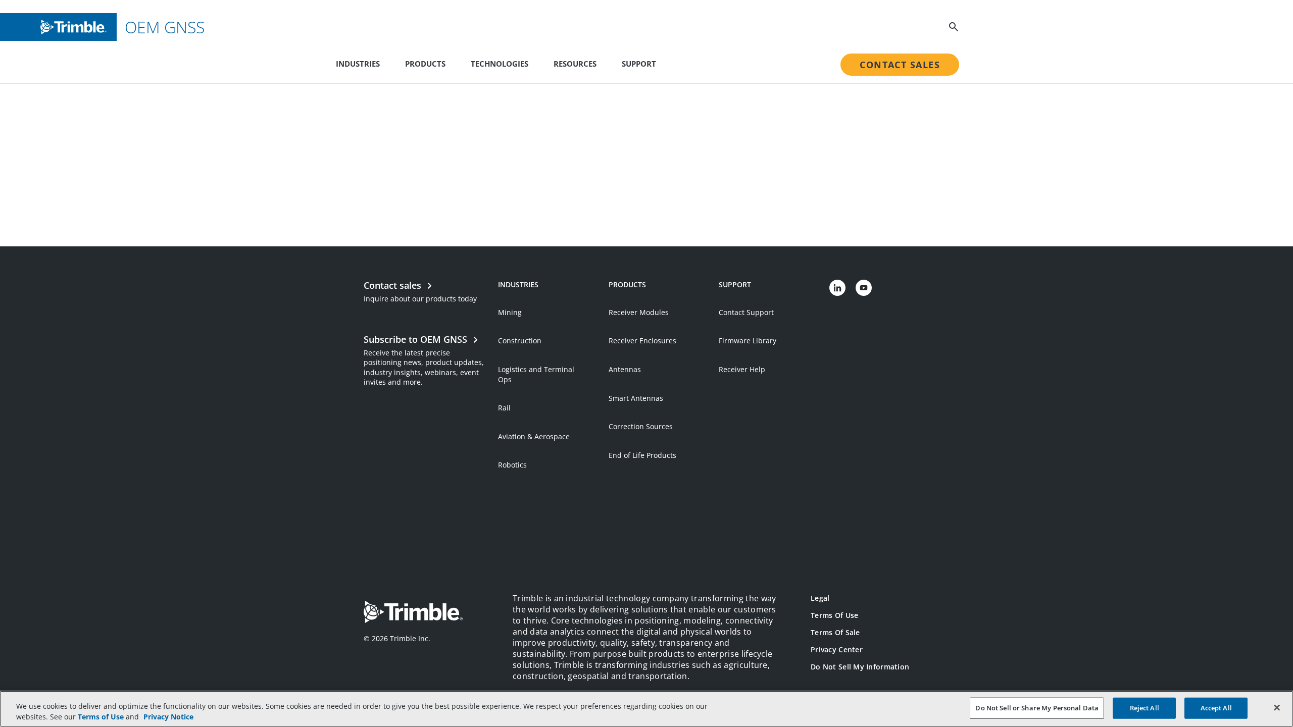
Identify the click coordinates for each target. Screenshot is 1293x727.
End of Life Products (642, 455)
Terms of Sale (835, 632)
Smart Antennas (636, 398)
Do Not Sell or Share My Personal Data (1037, 707)
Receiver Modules (639, 312)
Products (425, 64)
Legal (820, 598)
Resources (575, 64)
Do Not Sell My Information (860, 666)
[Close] (1277, 708)
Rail (504, 407)
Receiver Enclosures (642, 340)
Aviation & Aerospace (534, 436)
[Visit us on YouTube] (864, 288)
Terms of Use (834, 615)
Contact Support (746, 312)
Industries (358, 64)
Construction (519, 340)
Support (639, 64)
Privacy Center (837, 649)
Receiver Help (742, 369)
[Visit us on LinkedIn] (837, 288)
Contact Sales (900, 65)
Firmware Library (747, 340)
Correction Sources (641, 426)
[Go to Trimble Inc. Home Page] (413, 613)
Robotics (512, 465)
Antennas (625, 369)
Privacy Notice (168, 716)
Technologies (499, 64)
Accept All (1216, 707)
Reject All (1144, 707)
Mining (510, 312)
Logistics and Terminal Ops (536, 374)
